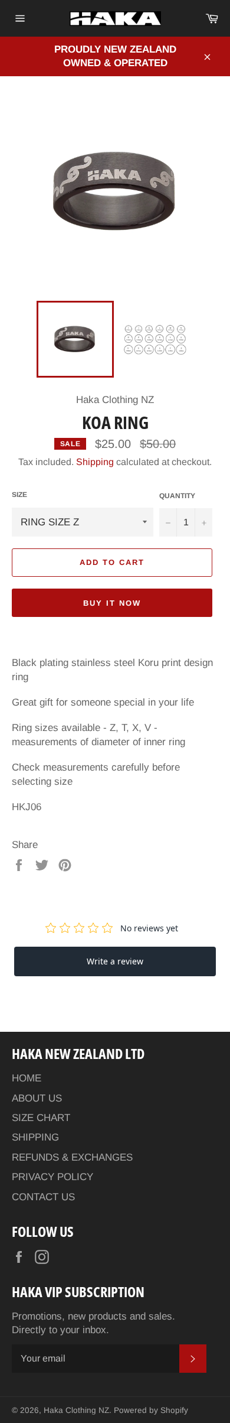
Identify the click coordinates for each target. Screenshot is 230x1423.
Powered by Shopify (151, 1410)
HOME (26, 1078)
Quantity (177, 496)
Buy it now (112, 603)
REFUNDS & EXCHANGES (72, 1157)
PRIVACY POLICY (52, 1176)
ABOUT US (37, 1098)
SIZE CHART (41, 1117)
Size (19, 494)
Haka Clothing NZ (76, 1410)
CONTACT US (43, 1197)
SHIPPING (35, 1137)
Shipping (95, 462)
